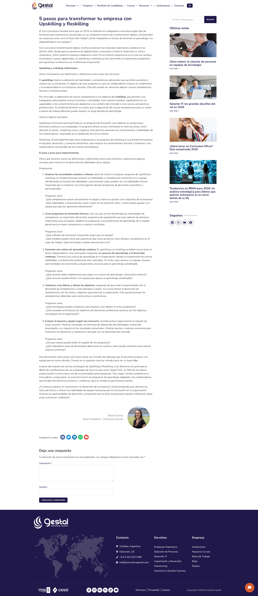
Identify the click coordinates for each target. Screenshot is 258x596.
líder (135, 360)
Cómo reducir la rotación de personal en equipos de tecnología (193, 63)
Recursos (144, 5)
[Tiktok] (110, 590)
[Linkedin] (172, 222)
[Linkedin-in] (99, 590)
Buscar (210, 19)
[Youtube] (184, 222)
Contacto (179, 5)
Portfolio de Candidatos (110, 5)
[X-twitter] (105, 590)
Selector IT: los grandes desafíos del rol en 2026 (192, 105)
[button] (62, 437)
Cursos (131, 5)
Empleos (88, 5)
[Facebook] (190, 222)
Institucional (163, 5)
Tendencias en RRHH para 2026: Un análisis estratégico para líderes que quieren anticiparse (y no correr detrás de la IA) (192, 193)
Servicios (71, 5)
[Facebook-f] (88, 590)
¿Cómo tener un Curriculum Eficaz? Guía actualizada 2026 (191, 147)
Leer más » (174, 68)
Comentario (45, 463)
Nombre (43, 486)
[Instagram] (178, 222)
